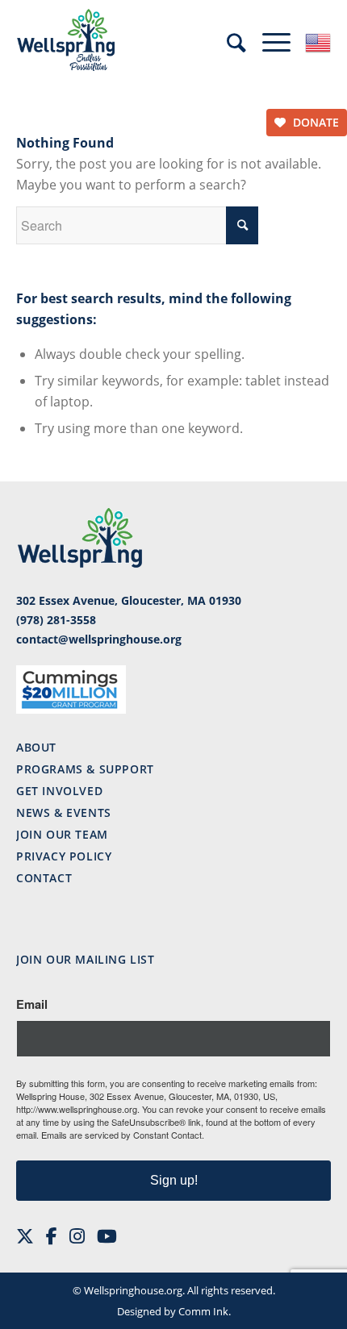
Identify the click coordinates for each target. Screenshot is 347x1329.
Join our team (62, 834)
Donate (314, 122)
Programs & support (85, 769)
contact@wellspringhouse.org (99, 639)
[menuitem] (236, 41)
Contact (44, 877)
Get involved (59, 790)
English (318, 43)
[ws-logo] (142, 40)
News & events (63, 812)
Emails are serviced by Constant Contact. (122, 1134)
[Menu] (276, 40)
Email (32, 1004)
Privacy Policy (63, 856)
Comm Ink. (204, 1311)
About (36, 747)
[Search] (236, 42)
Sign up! (174, 1180)
